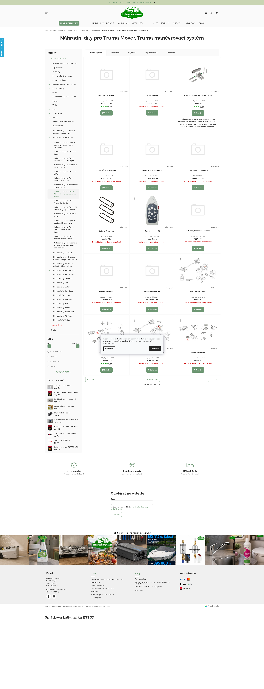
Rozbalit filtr (62, 372)
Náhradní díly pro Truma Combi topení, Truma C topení (64, 229)
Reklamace (95, 591)
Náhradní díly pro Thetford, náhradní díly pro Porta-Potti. (65, 258)
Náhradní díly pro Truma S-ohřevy (65, 173)
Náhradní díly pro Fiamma (64, 270)
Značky (54, 330)
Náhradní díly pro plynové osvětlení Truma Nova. (64, 221)
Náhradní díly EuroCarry (63, 291)
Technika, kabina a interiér (63, 122)
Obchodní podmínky (98, 585)
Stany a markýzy (59, 80)
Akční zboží (57, 325)
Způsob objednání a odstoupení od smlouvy (107, 579)
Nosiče (55, 118)
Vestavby (56, 72)
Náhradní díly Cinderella (63, 279)
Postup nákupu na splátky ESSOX (102, 594)
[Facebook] (48, 596)
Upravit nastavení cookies (101, 606)
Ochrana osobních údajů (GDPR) (102, 588)
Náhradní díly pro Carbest (63, 274)
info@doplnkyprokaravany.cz (56, 589)
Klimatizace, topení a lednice (64, 97)
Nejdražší (132, 53)
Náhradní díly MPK (60, 303)
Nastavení (109, 349)
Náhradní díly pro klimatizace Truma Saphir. (66, 186)
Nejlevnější (115, 53)
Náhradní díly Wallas (61, 320)
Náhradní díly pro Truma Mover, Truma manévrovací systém (65, 193)
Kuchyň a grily (58, 88)
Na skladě (55, 351)
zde (113, 343)
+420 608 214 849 (52, 592)
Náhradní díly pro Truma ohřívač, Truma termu (64, 237)
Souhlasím (155, 349)
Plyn (54, 109)
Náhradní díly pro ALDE (62, 253)
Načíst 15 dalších (152, 379)
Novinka (54, 361)
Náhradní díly (57, 126)
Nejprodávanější (151, 53)
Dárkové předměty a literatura (64, 64)
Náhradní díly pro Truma (63, 137)
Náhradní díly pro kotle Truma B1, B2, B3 (63, 202)
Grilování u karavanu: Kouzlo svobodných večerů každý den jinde (152, 582)
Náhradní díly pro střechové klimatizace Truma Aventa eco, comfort (65, 245)
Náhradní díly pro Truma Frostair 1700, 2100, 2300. (64, 159)
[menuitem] (69, 23)
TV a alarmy (57, 113)
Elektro (55, 101)
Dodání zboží (95, 582)
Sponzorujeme (96, 598)
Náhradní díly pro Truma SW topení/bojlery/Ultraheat (65, 208)
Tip (52, 366)
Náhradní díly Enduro (62, 287)
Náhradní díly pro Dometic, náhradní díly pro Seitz (64, 132)
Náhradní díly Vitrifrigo (62, 316)
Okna (54, 93)
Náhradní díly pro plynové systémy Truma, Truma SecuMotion (64, 144)
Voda (54, 105)
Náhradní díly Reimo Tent (63, 312)
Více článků (139, 590)
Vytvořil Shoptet (213, 606)
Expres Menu (57, 68)
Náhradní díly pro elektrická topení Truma (65, 166)
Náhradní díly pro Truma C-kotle (65, 215)
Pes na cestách (140, 579)
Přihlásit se (116, 514)
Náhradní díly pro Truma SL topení (65, 153)
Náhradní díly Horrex (61, 295)
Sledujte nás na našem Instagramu (134, 533)
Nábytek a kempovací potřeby (64, 84)
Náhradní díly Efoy (60, 283)
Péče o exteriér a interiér (62, 76)
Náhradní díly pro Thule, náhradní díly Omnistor (63, 265)
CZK (46, 13)
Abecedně (171, 53)
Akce (53, 356)
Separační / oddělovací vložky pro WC (149, 587)
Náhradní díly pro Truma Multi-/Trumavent (64, 179)
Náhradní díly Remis (61, 308)
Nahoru (91, 379)
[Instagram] (54, 596)
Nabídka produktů (58, 59)
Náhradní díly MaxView (62, 299)
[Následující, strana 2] (210, 379)
